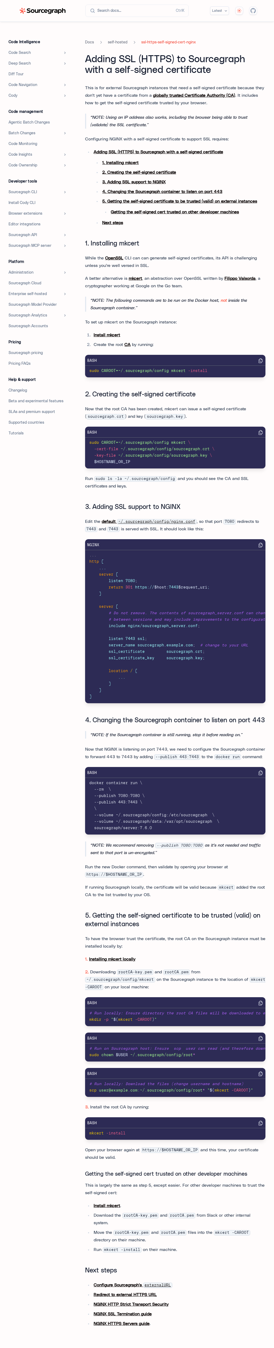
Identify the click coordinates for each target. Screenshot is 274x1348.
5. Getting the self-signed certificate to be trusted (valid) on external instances (179, 201)
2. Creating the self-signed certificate (139, 172)
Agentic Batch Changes (29, 122)
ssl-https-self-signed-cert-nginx (168, 42)
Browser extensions (25, 213)
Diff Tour (16, 74)
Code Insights (20, 155)
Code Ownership (23, 165)
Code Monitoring (23, 144)
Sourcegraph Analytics (28, 315)
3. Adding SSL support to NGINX (134, 182)
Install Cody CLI (22, 203)
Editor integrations (24, 224)
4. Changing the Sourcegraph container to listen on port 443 (162, 191)
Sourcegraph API (23, 235)
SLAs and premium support (32, 412)
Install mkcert (107, 335)
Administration (21, 272)
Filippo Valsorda (240, 278)
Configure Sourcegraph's (132, 1285)
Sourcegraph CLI (23, 192)
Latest (217, 10)
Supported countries (26, 422)
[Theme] (239, 10)
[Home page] (42, 11)
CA (127, 344)
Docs (89, 42)
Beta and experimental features (36, 401)
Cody (13, 96)
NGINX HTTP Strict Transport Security (131, 1304)
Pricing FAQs (20, 364)
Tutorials (16, 433)
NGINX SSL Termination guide (123, 1314)
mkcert (135, 278)
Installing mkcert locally (112, 959)
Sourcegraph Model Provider (33, 305)
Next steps (112, 223)
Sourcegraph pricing (26, 353)
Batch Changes (22, 133)
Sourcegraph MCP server (30, 246)
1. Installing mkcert (120, 163)
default (148, 521)
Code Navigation (23, 85)
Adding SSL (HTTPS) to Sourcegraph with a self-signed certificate (158, 152)
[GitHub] (253, 10)
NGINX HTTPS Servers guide (122, 1323)
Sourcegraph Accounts (28, 326)
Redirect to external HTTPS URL (125, 1295)
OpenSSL (114, 258)
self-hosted (117, 42)
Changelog (18, 390)
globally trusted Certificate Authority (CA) (194, 95)
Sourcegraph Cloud (25, 283)
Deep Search (20, 63)
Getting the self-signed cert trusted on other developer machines (175, 212)
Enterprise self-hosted (28, 294)
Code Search (20, 53)
